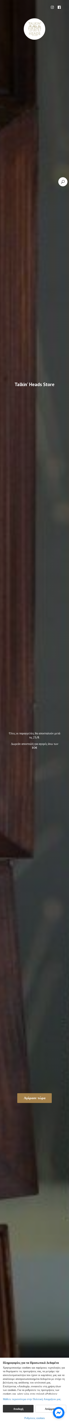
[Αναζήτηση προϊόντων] (63, 181)
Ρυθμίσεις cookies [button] (34, 1418)
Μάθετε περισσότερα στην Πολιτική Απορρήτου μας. (32, 1399)
